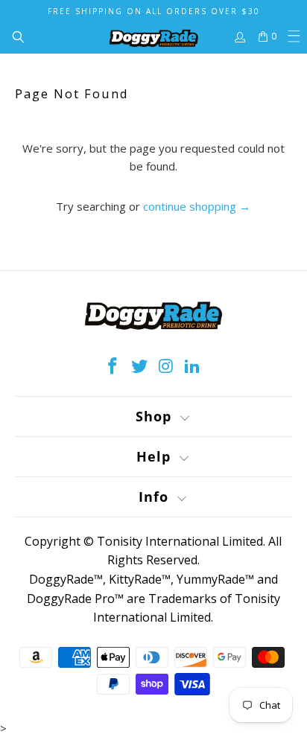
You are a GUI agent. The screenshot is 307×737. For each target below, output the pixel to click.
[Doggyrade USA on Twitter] (139, 366)
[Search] (12, 36)
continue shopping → (196, 206)
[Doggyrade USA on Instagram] (166, 366)
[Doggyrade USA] (153, 36)
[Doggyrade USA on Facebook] (113, 366)
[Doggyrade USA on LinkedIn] (193, 366)
